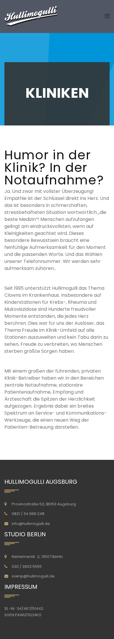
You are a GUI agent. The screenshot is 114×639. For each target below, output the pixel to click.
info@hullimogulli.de (31, 523)
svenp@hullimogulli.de (33, 576)
